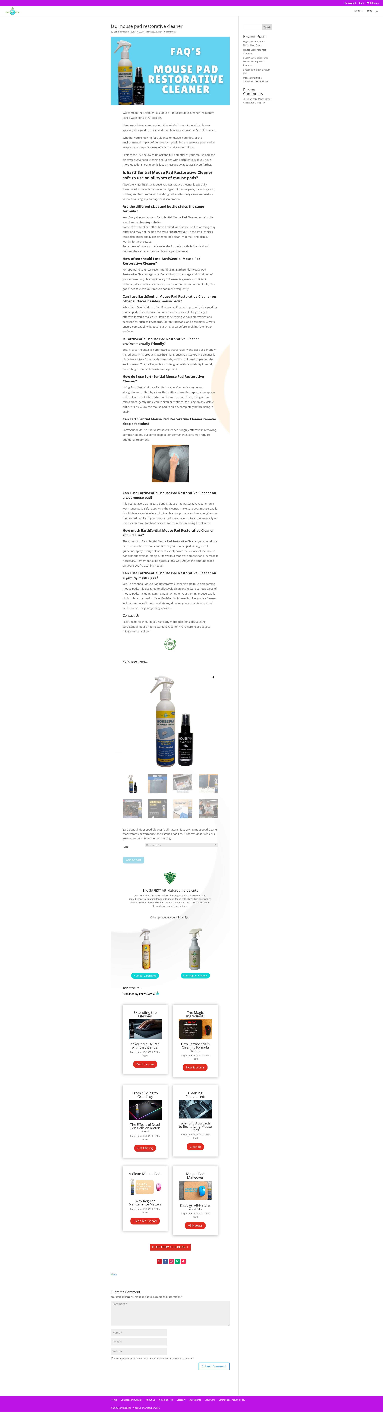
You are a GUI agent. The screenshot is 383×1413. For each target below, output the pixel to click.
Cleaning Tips (166, 1399)
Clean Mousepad (145, 1221)
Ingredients (195, 1399)
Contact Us (131, 615)
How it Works (195, 1067)
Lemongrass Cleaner (195, 975)
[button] (213, 677)
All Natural (195, 1225)
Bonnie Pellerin (121, 31)
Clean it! (195, 1147)
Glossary (181, 1399)
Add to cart (133, 860)
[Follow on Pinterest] (159, 1261)
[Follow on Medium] (177, 1261)
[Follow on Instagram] (171, 1261)
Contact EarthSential (131, 1399)
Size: (126, 846)
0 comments (170, 31)
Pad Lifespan (145, 1064)
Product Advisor (154, 31)
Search (267, 27)
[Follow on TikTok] (183, 1261)
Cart (361, 3)
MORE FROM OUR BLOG (168, 1247)
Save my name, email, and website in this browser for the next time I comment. (154, 1358)
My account (350, 3)
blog (369, 11)
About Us (150, 1399)
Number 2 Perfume (145, 975)
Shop (357, 11)
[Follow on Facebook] (165, 1261)
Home (114, 1399)
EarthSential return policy (232, 1399)
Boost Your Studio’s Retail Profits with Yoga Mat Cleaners (256, 61)
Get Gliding (145, 1148)
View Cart (210, 1399)
